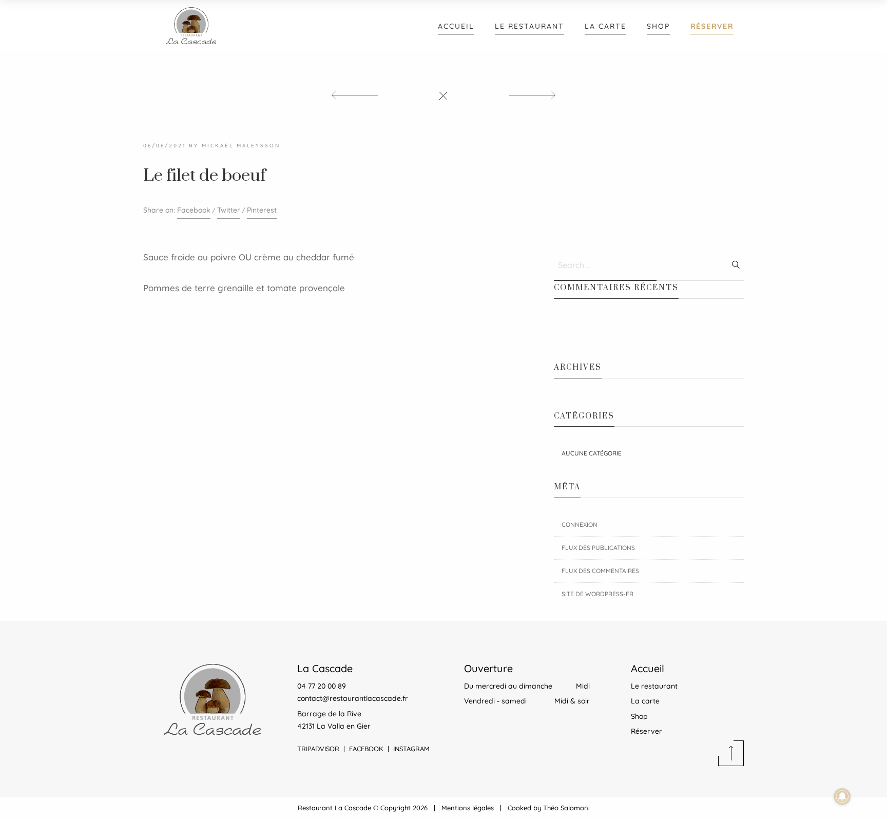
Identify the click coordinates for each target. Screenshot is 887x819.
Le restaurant (529, 26)
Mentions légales (467, 808)
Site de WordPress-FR (597, 594)
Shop (658, 26)
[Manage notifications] (842, 796)
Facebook (193, 210)
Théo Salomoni (566, 808)
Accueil (456, 26)
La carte (605, 26)
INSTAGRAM (411, 749)
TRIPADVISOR (318, 749)
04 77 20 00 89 (321, 686)
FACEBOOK (366, 749)
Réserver (712, 26)
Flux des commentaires (600, 571)
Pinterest (262, 210)
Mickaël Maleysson (241, 145)
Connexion (579, 524)
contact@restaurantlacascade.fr (352, 698)
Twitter (228, 210)
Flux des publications (598, 547)
